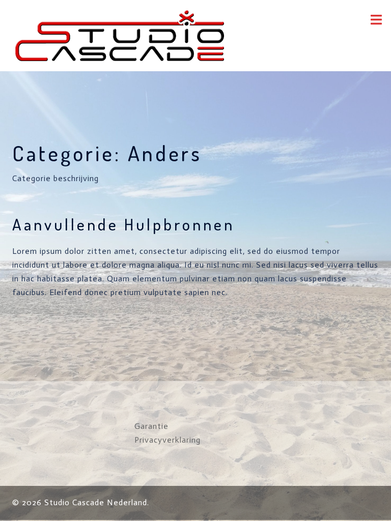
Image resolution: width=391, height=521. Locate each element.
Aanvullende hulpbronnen (123, 224)
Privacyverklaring (167, 440)
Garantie (151, 426)
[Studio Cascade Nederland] (119, 35)
